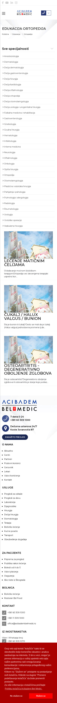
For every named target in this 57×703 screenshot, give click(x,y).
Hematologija (10, 135)
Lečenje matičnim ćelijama (24, 262)
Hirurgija (8, 510)
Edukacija (16, 34)
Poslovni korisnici (12, 463)
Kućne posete (11, 531)
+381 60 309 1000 (16, 612)
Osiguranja (9, 576)
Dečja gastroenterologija (16, 73)
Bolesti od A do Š (12, 567)
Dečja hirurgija (11, 79)
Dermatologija (11, 62)
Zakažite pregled (15, 437)
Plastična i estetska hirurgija (17, 186)
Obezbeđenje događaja (15, 539)
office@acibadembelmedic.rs (22, 623)
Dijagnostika (10, 506)
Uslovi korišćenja (12, 475)
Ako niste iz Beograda (14, 580)
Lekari (7, 471)
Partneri (8, 459)
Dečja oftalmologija (13, 90)
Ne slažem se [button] (16, 696)
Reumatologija (11, 209)
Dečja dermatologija (14, 67)
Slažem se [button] (41, 696)
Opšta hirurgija (11, 169)
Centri (7, 455)
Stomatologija (11, 518)
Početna (5, 34)
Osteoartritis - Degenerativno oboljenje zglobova (28, 369)
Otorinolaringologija (13, 180)
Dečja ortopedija (12, 96)
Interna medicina (12, 147)
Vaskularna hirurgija (13, 226)
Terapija (7, 523)
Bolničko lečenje (12, 527)
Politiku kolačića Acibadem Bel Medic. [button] (23, 689)
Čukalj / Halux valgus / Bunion (22, 316)
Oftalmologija (10, 158)
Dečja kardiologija (12, 84)
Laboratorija (9, 502)
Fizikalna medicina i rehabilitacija (19, 113)
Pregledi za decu (12, 498)
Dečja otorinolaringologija (16, 101)
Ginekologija (10, 124)
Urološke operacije (13, 220)
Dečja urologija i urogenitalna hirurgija (22, 107)
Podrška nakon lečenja (15, 563)
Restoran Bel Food (13, 598)
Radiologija (9, 203)
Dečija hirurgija (11, 514)
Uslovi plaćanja (11, 571)
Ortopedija (28, 34)
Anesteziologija (11, 56)
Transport (8, 535)
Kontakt (8, 480)
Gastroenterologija (13, 118)
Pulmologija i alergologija (16, 197)
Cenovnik (8, 467)
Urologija (8, 214)
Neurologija (9, 152)
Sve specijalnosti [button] (15, 49)
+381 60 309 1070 (16, 641)
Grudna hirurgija (11, 130)
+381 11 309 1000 (16, 618)
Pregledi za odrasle (13, 494)
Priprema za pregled (14, 559)
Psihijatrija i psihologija (14, 192)
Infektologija (10, 141)
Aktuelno (8, 451)
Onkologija (9, 163)
